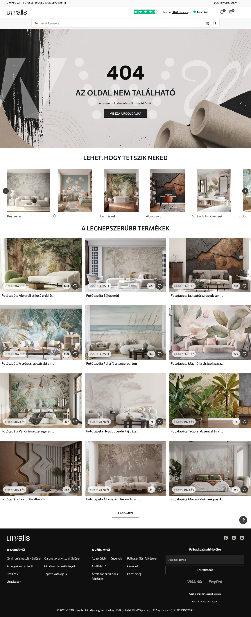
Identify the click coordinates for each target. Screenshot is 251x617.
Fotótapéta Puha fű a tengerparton (111, 363)
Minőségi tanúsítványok (60, 566)
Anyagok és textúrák (20, 566)
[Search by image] (207, 23)
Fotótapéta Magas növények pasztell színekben (197, 499)
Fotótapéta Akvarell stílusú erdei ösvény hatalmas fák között (28, 295)
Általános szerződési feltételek (105, 576)
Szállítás (12, 573)
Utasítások (14, 581)
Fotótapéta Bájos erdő (102, 295)
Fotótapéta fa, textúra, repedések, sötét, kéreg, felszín (197, 295)
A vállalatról (99, 566)
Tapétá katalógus (55, 573)
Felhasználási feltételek (142, 558)
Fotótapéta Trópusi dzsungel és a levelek (197, 431)
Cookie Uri (134, 566)
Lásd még (125, 513)
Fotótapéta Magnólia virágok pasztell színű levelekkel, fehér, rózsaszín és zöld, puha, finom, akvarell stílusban (197, 363)
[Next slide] (245, 191)
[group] (28, 194)
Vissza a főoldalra (125, 113)
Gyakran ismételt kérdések (24, 558)
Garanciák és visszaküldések (62, 558)
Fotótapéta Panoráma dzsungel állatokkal (28, 431)
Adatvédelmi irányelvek (107, 558)
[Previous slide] (6, 191)
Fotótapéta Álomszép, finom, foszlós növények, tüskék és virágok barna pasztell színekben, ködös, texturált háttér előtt (113, 499)
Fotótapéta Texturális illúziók (23, 499)
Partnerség (134, 573)
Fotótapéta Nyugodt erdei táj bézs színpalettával (113, 431)
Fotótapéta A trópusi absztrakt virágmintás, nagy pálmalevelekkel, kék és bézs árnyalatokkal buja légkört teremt (28, 363)
